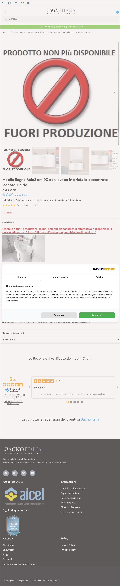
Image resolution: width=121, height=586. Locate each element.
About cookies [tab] (60, 277)
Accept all (97, 315)
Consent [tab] (21, 277)
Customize (59, 315)
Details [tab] (99, 277)
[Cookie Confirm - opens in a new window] (104, 269)
